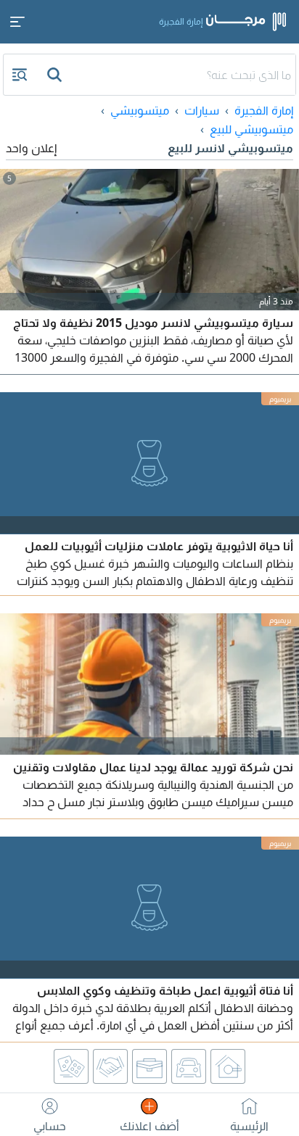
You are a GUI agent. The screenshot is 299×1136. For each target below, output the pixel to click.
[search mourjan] (55, 75)
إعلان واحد (31, 148)
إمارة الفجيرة (263, 110)
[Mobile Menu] (17, 21)
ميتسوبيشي (139, 110)
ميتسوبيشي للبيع (251, 129)
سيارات (201, 110)
